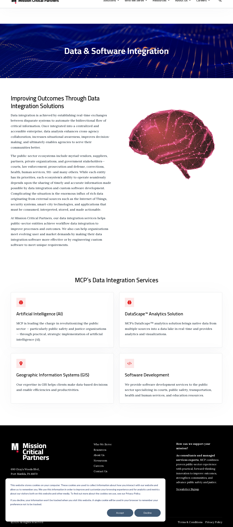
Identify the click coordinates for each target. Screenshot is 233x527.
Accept (120, 512)
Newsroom (100, 460)
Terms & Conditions (190, 522)
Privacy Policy (213, 522)
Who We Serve (103, 444)
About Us (99, 455)
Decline (148, 512)
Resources (100, 449)
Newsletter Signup (187, 489)
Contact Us (100, 471)
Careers (99, 465)
